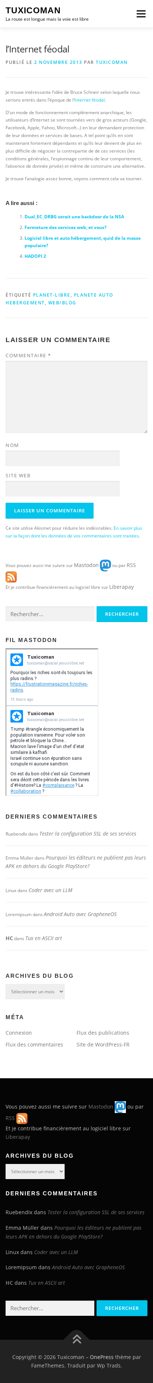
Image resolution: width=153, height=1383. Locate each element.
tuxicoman (112, 62)
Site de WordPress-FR (103, 1044)
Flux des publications (102, 1032)
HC (9, 938)
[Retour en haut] (77, 1339)
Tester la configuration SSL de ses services (87, 833)
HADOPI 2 (35, 256)
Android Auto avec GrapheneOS (80, 914)
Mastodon (86, 564)
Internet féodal (89, 100)
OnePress (102, 1356)
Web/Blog (62, 303)
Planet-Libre (52, 295)
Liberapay (121, 586)
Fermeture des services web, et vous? (66, 227)
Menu (140, 14)
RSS (131, 564)
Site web (18, 475)
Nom (12, 445)
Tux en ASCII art (43, 938)
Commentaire (28, 355)
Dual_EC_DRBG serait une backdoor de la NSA (74, 217)
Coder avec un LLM (50, 890)
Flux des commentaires (34, 1044)
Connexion (19, 1032)
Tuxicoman (33, 10)
